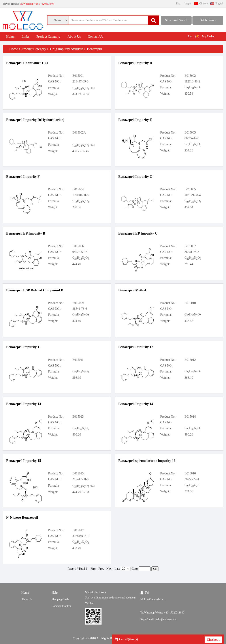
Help (55, 592)
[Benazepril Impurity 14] (137, 443)
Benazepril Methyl (132, 290)
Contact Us (95, 36)
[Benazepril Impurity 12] (137, 380)
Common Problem (61, 606)
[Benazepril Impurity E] (137, 158)
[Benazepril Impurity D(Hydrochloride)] (25, 153)
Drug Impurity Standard (66, 49)
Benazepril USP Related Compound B (34, 290)
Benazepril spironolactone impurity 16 (146, 460)
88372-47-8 (192, 138)
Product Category (48, 36)
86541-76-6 (79, 308)
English (219, 3)
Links (25, 36)
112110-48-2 (192, 81)
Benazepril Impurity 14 (135, 404)
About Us (74, 36)
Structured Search (176, 20)
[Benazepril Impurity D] (137, 97)
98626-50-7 (79, 252)
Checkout (213, 639)
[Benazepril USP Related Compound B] (25, 327)
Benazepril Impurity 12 (135, 347)
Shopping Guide (60, 599)
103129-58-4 (193, 195)
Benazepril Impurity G (135, 176)
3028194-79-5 (81, 536)
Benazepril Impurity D (135, 63)
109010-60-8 (80, 195)
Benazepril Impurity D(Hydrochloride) (35, 120)
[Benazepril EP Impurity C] (137, 271)
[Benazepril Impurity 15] (25, 502)
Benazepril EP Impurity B (25, 233)
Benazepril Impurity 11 (23, 347)
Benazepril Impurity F (23, 176)
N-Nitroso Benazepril (22, 517)
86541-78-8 (192, 252)
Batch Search (208, 20)
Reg (178, 3)
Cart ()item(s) (128, 639)
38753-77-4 (192, 479)
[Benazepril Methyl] (137, 325)
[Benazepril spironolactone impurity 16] (137, 501)
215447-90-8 (80, 479)
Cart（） (194, 36)
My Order (208, 36)
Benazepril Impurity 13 (23, 404)
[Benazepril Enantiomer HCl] (25, 99)
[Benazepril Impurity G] (137, 210)
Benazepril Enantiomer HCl (27, 63)
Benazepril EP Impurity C (138, 233)
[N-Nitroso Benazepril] (25, 558)
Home (10, 36)
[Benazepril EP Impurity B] (25, 269)
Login (188, 3)
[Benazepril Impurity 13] (25, 443)
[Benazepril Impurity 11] (25, 380)
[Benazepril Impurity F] (25, 213)
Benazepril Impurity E (135, 120)
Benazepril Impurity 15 (23, 460)
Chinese (203, 3)
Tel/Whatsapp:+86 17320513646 (36, 3)
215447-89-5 (80, 81)
